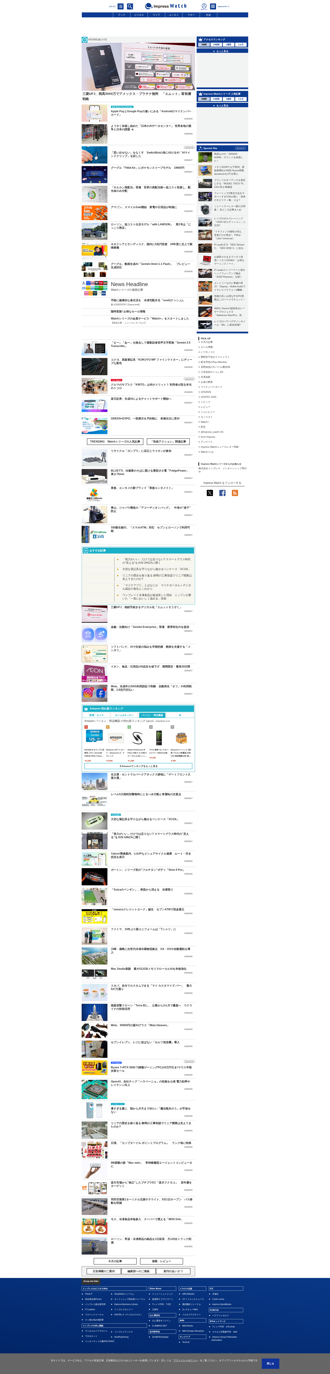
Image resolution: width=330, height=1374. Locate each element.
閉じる (270, 1363)
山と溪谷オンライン (161, 1320)
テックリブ (185, 1337)
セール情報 (207, 347)
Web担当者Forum (93, 1299)
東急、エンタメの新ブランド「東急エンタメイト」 (142, 487)
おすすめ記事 (97, 550)
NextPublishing (121, 1337)
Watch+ (205, 421)
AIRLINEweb (188, 1294)
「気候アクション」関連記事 (168, 441)
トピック (205, 402)
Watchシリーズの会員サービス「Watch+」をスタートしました (150, 318)
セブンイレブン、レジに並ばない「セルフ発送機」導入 (145, 1042)
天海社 (215, 1294)
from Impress (208, 436)
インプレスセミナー (123, 1309)
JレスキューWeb (190, 1309)
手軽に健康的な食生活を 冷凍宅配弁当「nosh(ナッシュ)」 (148, 300)
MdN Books (187, 1326)
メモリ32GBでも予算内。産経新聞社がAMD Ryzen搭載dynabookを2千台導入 (229, 170)
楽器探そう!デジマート (162, 1299)
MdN (182, 1320)
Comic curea (218, 1299)
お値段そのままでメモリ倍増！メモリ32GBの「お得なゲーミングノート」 (229, 260)
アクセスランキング (214, 39)
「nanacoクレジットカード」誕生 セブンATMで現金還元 (147, 909)
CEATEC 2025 (208, 397)
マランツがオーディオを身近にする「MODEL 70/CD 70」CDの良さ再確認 (230, 183)
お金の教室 (207, 382)
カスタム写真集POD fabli (224, 1332)
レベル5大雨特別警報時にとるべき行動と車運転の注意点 (146, 794)
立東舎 (155, 1309)
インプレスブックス (123, 1332)
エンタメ (174, 14)
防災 (203, 426)
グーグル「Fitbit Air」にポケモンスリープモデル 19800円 (147, 167)
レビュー (205, 407)
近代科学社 (155, 1331)
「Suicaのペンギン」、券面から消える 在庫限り (142, 889)
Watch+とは (207, 451)
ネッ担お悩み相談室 (94, 1320)
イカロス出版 (186, 1288)
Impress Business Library (126, 1304)
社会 (208, 14)
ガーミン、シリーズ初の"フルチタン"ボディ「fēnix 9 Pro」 (148, 869)
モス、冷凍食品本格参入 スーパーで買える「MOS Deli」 (147, 1219)
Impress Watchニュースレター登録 (220, 446)
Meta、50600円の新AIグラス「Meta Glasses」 (140, 1025)
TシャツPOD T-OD (161, 1304)
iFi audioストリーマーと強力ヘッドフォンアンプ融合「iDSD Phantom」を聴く (229, 273)
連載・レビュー (161, 1261)
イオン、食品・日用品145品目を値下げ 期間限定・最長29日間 (150, 666)
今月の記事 (207, 342)
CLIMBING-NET (159, 1326)
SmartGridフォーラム (124, 1294)
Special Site (210, 148)
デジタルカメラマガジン (96, 1331)
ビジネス (139, 14)
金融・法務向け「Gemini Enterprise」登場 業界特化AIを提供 (150, 626)
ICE (211, 1288)
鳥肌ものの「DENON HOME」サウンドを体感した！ (228, 157)
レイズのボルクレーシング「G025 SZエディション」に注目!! (230, 222)
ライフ (156, 14)
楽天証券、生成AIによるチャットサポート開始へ (141, 398)
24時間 (216, 44)
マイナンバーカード (211, 387)
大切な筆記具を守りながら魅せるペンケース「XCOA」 (156, 569)
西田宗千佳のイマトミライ (215, 357)
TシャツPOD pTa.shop (223, 1326)
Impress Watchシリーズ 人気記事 (222, 93)
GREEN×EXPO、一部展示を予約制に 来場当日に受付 (145, 418)
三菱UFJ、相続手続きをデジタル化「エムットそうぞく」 (146, 607)
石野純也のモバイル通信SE (215, 367)
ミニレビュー (208, 411)
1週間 (228, 44)
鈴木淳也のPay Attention (214, 362)
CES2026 (206, 392)
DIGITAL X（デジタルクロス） (128, 1314)
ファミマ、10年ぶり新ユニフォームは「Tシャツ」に (143, 929)
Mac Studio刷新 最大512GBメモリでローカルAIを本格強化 (148, 968)
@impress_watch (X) (212, 431)
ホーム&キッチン (124, 715)
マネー (191, 14)
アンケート (207, 441)
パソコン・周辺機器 (152, 715)
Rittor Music (156, 1288)
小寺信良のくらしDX (212, 372)
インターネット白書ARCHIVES (99, 1341)
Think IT (88, 1294)
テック (121, 14)
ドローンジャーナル (94, 1314)
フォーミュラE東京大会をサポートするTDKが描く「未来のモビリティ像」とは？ (229, 196)
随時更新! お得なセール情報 (128, 311)
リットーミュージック (162, 1294)
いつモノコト (208, 352)
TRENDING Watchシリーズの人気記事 (115, 441)
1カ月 (241, 44)
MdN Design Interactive (193, 1331)
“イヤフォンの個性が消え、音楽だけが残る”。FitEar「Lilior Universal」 (229, 235)
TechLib (186, 1342)
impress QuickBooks (221, 1304)
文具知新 (205, 377)
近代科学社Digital (160, 1337)
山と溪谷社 (155, 1315)
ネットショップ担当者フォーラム (129, 1299)
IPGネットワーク (218, 1321)
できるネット (91, 1336)
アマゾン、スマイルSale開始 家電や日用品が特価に (144, 207)
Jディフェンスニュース (193, 1299)
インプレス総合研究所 (95, 1304)
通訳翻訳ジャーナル (191, 1304)
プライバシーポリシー (185, 1360)
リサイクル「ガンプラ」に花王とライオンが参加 (141, 450)
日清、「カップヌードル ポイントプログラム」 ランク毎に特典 (151, 1142)
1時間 (204, 44)
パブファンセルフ (220, 1315)
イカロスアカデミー (191, 1314)
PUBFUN (214, 1310)
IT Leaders (90, 1309)
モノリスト (207, 416)
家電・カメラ (96, 715)
